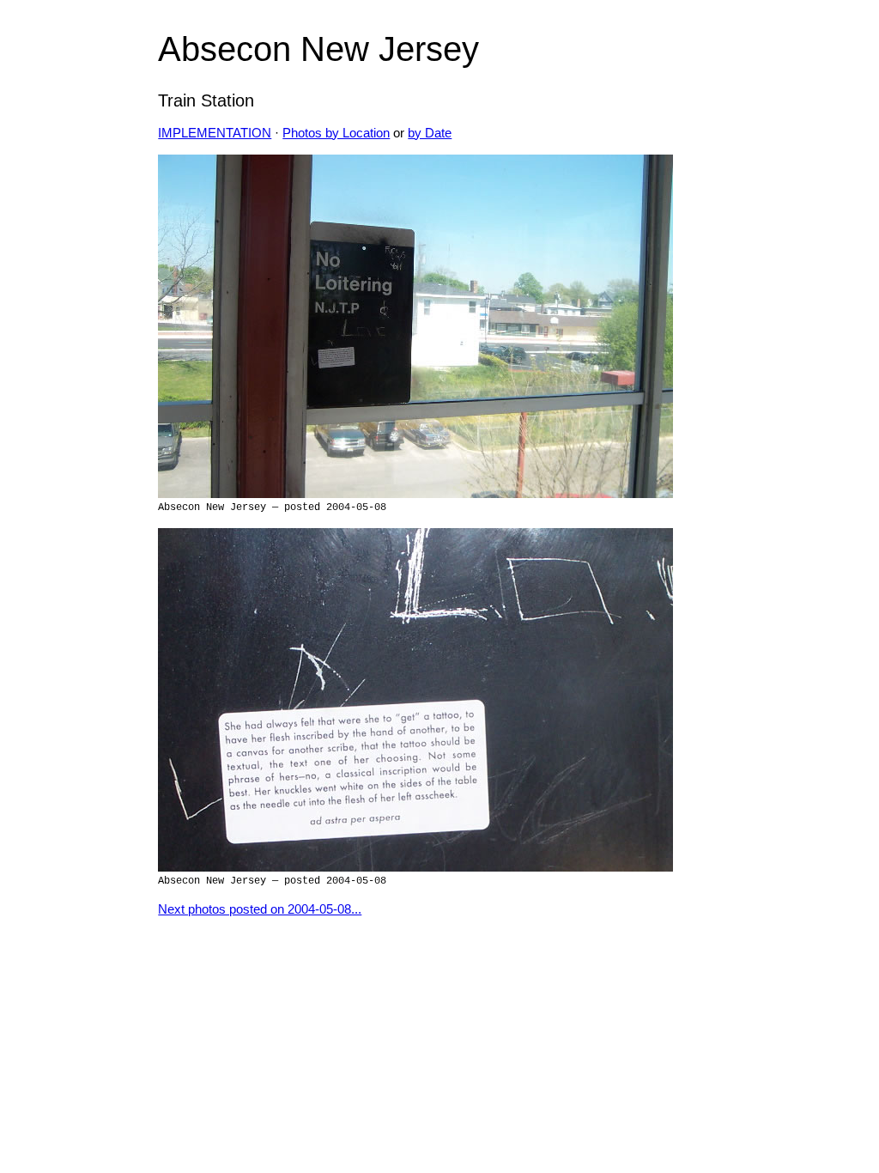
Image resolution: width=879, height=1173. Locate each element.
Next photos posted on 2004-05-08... (259, 909)
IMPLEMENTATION (214, 133)
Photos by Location (336, 133)
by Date (430, 133)
